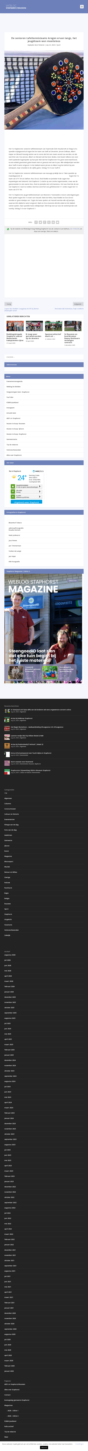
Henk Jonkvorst (14, 535)
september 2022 (10, 1203)
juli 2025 (7, 1023)
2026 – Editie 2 (13, 1416)
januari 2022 (9, 1245)
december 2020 (10, 1313)
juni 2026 (7, 965)
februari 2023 (9, 1176)
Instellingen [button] (79, 1444)
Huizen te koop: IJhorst (15, 429)
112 (5, 793)
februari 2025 (9, 1050)
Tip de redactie (12, 445)
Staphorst (38, 764)
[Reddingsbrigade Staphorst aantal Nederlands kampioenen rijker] (15, 326)
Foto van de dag (10, 830)
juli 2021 (7, 1276)
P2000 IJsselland (12, 402)
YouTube (10, 397)
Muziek (7, 867)
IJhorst (6, 846)
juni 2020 (7, 1345)
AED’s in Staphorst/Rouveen (14, 1384)
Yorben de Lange (15, 551)
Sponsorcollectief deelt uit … (53, 335)
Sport (59, 45)
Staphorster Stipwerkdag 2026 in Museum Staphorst (30, 770)
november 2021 (10, 1255)
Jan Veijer (12, 556)
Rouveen (31, 764)
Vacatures (8, 925)
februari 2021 (9, 1303)
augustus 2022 (9, 1208)
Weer (6, 1437)
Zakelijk (7, 935)
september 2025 (10, 1013)
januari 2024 (9, 1118)
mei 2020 (7, 1350)
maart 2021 (8, 1297)
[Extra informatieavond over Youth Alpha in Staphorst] (7, 754)
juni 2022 (7, 1218)
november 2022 (10, 1192)
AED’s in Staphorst (13, 418)
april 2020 (8, 1355)
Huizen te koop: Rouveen (16, 424)
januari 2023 (9, 1181)
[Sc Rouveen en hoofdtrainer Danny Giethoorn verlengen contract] (73, 326)
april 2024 (8, 1102)
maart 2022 (8, 1234)
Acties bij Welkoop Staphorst (22, 718)
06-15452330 (74, 229)
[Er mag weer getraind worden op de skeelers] (34, 326)
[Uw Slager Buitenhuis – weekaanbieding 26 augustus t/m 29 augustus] (7, 728)
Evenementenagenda (14, 381)
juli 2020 (7, 1339)
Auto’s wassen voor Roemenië (22, 762)
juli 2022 (7, 1213)
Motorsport (8, 861)
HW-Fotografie (14, 562)
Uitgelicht (8, 919)
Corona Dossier (10, 809)
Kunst (6, 851)
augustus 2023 (9, 1145)
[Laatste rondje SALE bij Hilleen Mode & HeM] (7, 737)
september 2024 (10, 1076)
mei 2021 (7, 1287)
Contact (7, 1395)
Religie (6, 898)
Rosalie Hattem (14, 530)
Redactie (41, 45)
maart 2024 (8, 1108)
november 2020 (10, 1318)
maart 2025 (8, 1044)
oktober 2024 (9, 1071)
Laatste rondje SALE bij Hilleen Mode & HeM (27, 736)
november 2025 (10, 1002)
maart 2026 (8, 981)
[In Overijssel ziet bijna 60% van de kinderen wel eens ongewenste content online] (7, 711)
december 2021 (10, 1250)
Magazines (8, 1405)
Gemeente (8, 840)
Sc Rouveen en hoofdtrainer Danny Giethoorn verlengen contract (72, 338)
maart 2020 (8, 1361)
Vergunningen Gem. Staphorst (18, 392)
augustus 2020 (9, 1334)
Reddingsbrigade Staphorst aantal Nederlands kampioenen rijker (15, 337)
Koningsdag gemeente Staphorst (16, 1400)
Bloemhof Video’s (15, 523)
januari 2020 (9, 1371)
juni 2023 (7, 1155)
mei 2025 (7, 1034)
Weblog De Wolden (13, 387)
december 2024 (10, 1060)
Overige (7, 877)
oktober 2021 (9, 1260)
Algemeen (23, 712)
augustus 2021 (9, 1271)
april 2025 (8, 1039)
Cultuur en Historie (25, 772)
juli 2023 (7, 1150)
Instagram (10, 408)
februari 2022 (9, 1239)
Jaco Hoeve (13, 540)
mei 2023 (7, 1160)
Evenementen (24, 755)
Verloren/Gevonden (14, 450)
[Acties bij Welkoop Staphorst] (7, 719)
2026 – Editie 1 (13, 1411)
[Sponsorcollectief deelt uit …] (53, 326)
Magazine (8, 856)
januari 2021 (9, 1308)
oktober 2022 (9, 1197)
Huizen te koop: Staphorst (16, 434)
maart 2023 (8, 1171)
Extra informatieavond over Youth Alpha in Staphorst (31, 753)
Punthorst (8, 888)
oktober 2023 (9, 1134)
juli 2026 (7, 960)
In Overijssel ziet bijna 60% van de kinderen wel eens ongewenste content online (41, 710)
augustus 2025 (9, 1018)
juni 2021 (7, 1282)
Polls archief (9, 1426)
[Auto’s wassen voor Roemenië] (7, 763)
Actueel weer (11, 413)
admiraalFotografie (16, 528)
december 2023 (10, 1123)
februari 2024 (9, 1113)
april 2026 (8, 976)
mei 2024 (7, 1097)
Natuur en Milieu (10, 872)
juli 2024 (7, 1087)
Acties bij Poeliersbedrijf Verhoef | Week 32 (27, 744)
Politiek (7, 883)
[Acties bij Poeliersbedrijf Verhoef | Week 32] (7, 745)
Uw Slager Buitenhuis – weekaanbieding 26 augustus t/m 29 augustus (37, 727)
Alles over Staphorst (14, 455)
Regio (6, 893)
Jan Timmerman (15, 546)
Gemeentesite (12, 439)
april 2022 (8, 1229)
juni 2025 (7, 1029)
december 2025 (10, 997)
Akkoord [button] (44, 1447)
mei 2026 (7, 971)
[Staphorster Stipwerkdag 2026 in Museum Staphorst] (7, 771)
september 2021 (10, 1266)
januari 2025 (9, 1055)
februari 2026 (9, 986)
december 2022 (10, 1187)
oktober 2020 (9, 1324)
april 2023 (8, 1166)
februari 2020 (9, 1366)
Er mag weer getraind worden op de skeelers (33, 336)
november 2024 (10, 1065)
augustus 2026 (9, 955)
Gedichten (8, 835)
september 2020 (10, 1329)
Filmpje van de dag (11, 825)
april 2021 (8, 1292)
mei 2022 (7, 1224)
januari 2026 (9, 992)
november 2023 (10, 1129)
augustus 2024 (9, 1081)
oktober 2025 (9, 1008)
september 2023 (10, 1139)
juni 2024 (7, 1092)
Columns (7, 804)
